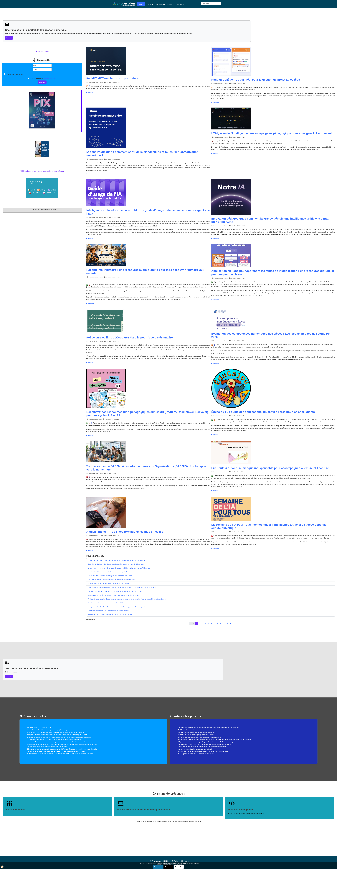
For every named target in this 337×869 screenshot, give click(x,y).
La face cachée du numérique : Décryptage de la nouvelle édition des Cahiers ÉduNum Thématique (119, 568)
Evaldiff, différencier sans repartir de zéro (114, 78)
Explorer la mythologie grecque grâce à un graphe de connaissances (109, 583)
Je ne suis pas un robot (15, 74)
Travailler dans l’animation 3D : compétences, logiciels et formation (108, 610)
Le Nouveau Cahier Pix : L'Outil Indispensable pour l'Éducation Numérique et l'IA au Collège (116, 560)
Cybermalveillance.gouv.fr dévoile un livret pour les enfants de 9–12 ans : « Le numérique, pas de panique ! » (122, 587)
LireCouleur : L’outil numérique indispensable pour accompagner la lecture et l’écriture (270, 468)
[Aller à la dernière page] (230, 623)
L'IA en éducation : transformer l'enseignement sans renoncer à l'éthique (110, 576)
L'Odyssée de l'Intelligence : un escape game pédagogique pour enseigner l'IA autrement (271, 133)
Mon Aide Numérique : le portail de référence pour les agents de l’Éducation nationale (114, 572)
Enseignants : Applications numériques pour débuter (43, 171)
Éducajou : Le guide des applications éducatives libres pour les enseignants (263, 411)
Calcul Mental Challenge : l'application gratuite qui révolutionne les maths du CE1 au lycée (116, 564)
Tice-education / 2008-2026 (160, 861)
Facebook (187, 861)
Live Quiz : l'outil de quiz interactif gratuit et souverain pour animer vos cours (111, 579)
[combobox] (211, 3)
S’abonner (42, 82)
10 (224, 623)
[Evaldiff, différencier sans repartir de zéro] (106, 61)
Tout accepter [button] (158, 867)
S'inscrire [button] (9, 38)
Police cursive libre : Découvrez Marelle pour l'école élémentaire (129, 337)
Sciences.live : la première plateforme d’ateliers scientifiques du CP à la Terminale (113, 595)
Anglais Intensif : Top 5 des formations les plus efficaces (124, 531)
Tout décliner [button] (168, 867)
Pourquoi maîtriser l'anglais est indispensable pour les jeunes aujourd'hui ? (111, 614)
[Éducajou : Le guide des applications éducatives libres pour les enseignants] (231, 388)
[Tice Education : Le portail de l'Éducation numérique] (124, 4)
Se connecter (43, 51)
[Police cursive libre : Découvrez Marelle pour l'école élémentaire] (105, 321)
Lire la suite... (90, 92)
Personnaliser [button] (179, 867)
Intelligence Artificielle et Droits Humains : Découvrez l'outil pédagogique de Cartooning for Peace (118, 607)
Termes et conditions (49, 78)
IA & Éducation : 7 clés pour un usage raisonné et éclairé (105, 603)
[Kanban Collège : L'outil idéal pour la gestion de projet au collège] (231, 61)
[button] (2, 866)
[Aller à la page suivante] (227, 623)
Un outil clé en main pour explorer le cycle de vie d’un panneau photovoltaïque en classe (115, 591)
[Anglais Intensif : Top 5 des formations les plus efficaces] (106, 512)
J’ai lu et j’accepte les (42, 78)
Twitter (176, 861)
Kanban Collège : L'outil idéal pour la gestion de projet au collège (255, 79)
